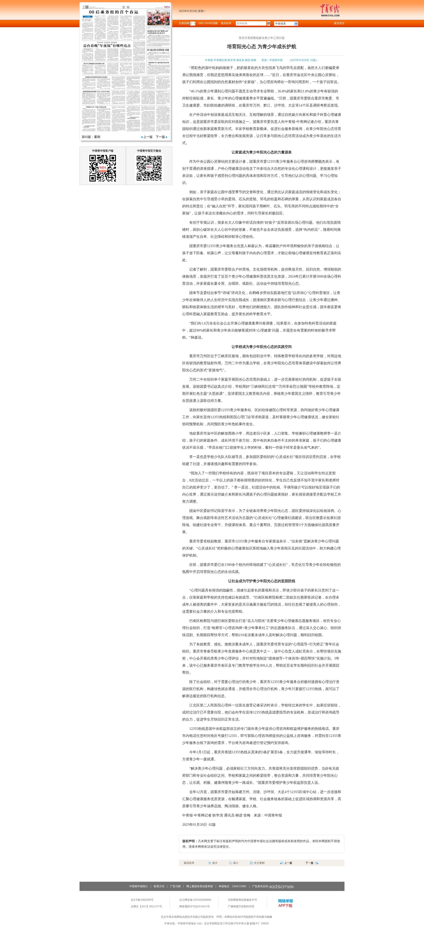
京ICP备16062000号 (142, 899)
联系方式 (159, 886)
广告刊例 (175, 886)
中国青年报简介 (138, 886)
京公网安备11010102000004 (195, 899)
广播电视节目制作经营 (241, 906)
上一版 (148, 137)
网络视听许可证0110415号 (194, 906)
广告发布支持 (260, 886)
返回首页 (339, 23)
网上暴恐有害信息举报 (199, 886)
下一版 (160, 137)
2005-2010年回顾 (208, 23)
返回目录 (226, 23)
